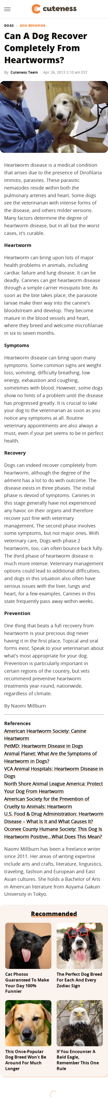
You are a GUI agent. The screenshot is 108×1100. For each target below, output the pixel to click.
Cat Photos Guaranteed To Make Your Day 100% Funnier (27, 983)
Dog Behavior (33, 25)
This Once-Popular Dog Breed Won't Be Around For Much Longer (25, 1060)
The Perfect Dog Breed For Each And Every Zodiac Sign (79, 980)
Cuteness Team (24, 72)
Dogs (9, 25)
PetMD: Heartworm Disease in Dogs (43, 746)
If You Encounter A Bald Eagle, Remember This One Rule (78, 1060)
